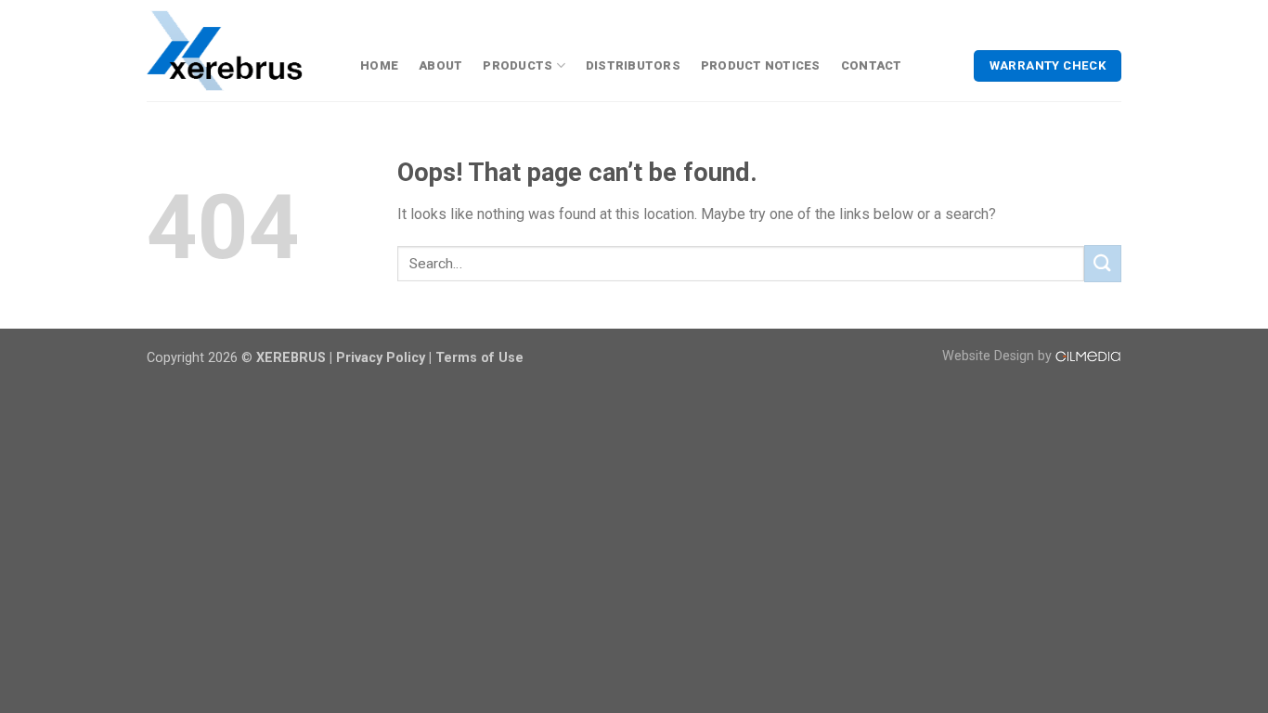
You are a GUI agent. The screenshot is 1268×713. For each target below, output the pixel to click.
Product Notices (761, 65)
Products (517, 65)
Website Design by (998, 356)
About (440, 65)
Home (379, 65)
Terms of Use (479, 358)
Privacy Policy (380, 358)
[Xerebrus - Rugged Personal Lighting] (239, 50)
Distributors (633, 65)
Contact (871, 65)
